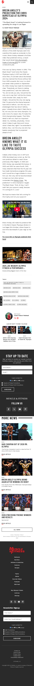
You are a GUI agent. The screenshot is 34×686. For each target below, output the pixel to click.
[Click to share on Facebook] (1, 297)
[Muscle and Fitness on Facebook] (9, 409)
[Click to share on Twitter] (1, 301)
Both (12, 380)
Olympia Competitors (9, 304)
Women (22, 380)
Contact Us (17, 650)
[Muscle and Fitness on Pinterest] (25, 409)
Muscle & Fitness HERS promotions (15, 632)
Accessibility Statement (17, 657)
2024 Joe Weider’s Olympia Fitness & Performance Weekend (14, 268)
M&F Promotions (10, 630)
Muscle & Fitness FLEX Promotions (13, 385)
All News (17, 530)
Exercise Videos (17, 579)
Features (17, 565)
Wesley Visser (18, 180)
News (4, 7)
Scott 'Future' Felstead (12, 28)
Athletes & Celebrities (17, 562)
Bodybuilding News (23, 296)
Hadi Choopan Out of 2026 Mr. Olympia (24, 338)
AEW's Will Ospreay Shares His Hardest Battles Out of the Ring (9, 340)
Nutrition (17, 559)
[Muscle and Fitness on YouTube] (20, 409)
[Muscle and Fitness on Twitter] (14, 409)
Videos (17, 576)
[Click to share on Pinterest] (1, 304)
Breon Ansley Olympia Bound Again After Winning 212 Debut (15, 480)
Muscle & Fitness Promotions (12, 383)
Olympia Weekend (22, 304)
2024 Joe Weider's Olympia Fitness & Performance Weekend (14, 283)
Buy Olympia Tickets (17, 590)
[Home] (3, 3)
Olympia (23, 300)
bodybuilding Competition (11, 292)
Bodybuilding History (10, 296)
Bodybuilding (26, 288)
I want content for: (17, 378)
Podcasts (17, 581)
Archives (17, 593)
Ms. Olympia (15, 300)
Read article (6, 454)
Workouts (17, 557)
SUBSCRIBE (7, 389)
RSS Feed (17, 584)
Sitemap (17, 595)
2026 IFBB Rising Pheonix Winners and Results (16, 516)
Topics (17, 573)
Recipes (17, 567)
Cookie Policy (17, 655)
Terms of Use (16, 652)
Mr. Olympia (7, 300)
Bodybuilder (7, 288)
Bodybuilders (16, 288)
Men (17, 380)
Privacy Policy (17, 654)
